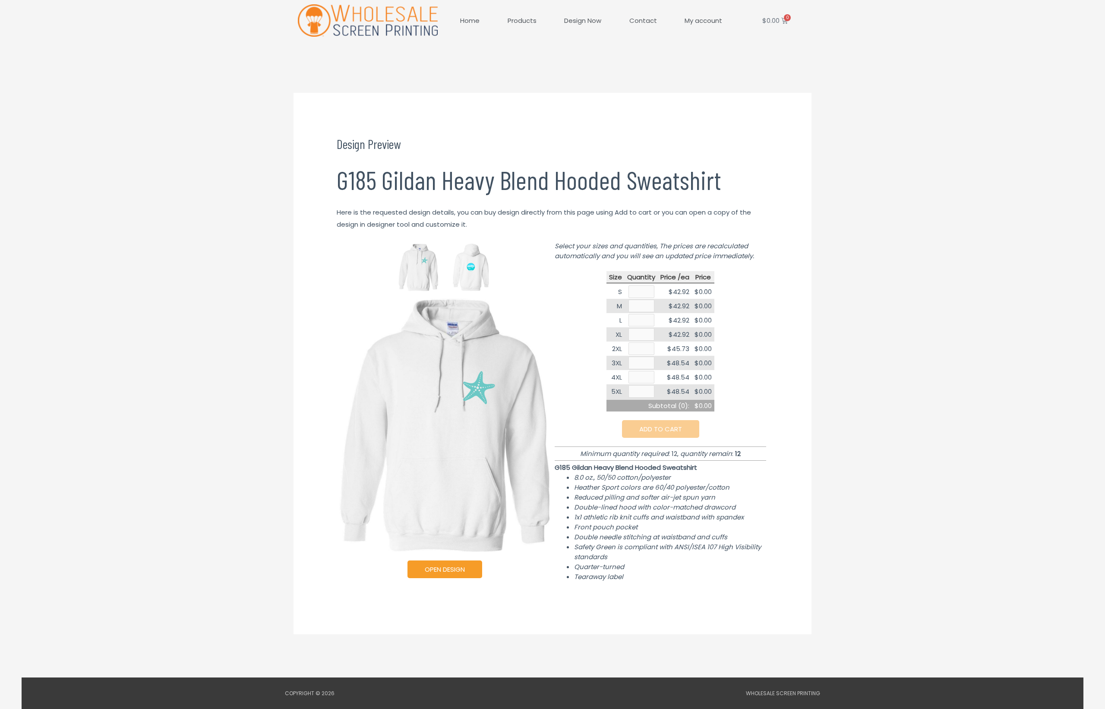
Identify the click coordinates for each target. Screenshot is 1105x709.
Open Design (445, 569)
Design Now (582, 20)
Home (470, 20)
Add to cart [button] (660, 429)
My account (703, 20)
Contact (643, 20)
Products (522, 20)
